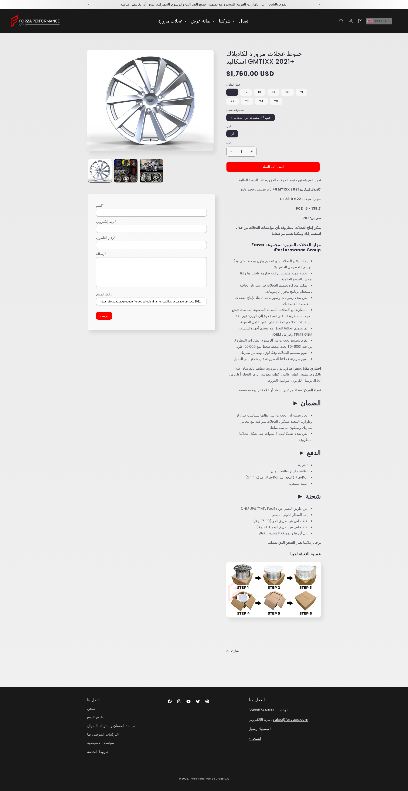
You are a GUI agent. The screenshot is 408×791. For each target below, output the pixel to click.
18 (259, 92)
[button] (172, 21)
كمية (229, 143)
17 (246, 92)
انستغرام (255, 738)
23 (247, 101)
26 (276, 101)
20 (287, 92)
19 (273, 92)
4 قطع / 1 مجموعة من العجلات (251, 118)
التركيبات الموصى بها (103, 734)
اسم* (100, 205)
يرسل (104, 315)
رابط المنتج (104, 294)
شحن (91, 708)
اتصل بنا (93, 699)
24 (261, 101)
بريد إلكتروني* (106, 221)
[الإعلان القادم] (319, 4)
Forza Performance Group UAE (209, 778)
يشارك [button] (235, 651)
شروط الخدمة (98, 751)
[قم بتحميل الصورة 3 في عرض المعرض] (151, 170)
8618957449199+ (268, 710)
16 (232, 92)
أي (232, 134)
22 (232, 101)
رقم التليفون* (106, 237)
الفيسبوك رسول (260, 729)
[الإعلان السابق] (88, 4)
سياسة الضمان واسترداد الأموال (111, 725)
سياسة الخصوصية (100, 743)
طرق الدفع (95, 717)
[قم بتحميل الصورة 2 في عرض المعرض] (125, 170)
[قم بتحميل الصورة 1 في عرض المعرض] (100, 170)
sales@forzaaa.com (290, 719)
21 (301, 92)
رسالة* (101, 253)
